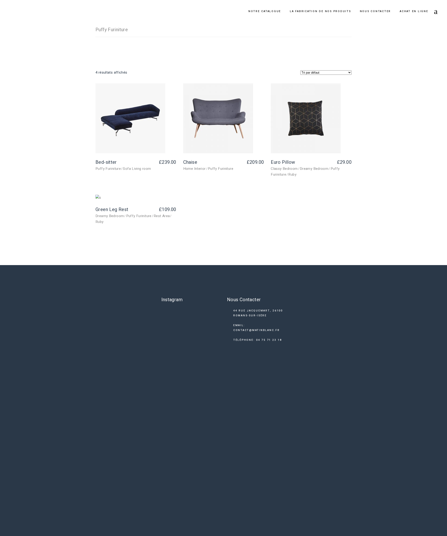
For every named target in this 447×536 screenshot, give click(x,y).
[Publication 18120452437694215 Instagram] (214, 319)
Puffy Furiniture (108, 168)
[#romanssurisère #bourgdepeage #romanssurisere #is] (214, 416)
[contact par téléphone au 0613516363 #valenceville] (182, 339)
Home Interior (194, 168)
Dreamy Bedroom (314, 168)
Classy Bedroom (284, 168)
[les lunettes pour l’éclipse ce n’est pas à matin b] (167, 352)
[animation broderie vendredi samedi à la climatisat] (198, 437)
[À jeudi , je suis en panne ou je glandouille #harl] (198, 343)
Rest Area (162, 215)
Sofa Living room (137, 168)
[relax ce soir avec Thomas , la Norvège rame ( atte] (182, 457)
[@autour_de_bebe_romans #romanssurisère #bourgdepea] (167, 416)
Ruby (292, 174)
